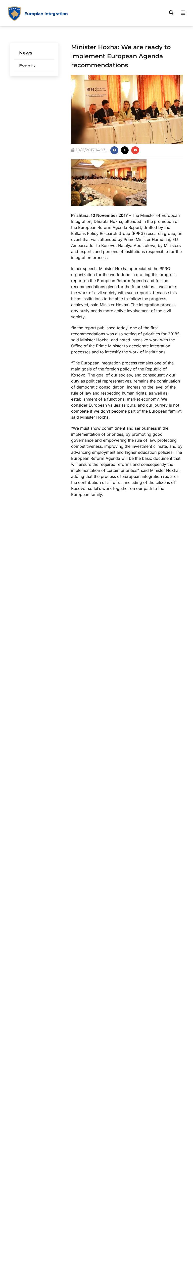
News (25, 53)
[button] (114, 150)
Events (27, 66)
